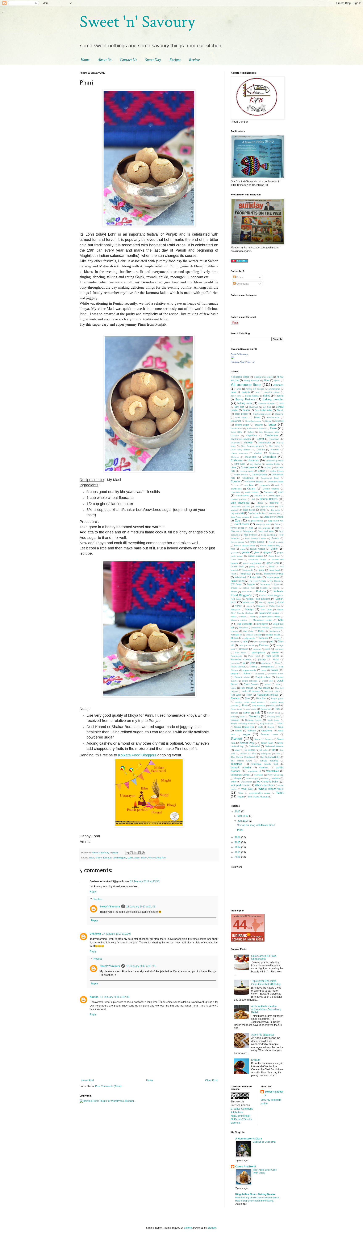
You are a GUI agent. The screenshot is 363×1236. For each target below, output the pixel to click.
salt (257, 712)
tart (273, 749)
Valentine (263, 767)
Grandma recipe (257, 559)
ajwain (277, 380)
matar (233, 616)
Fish (277, 527)
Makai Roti (274, 606)
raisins (267, 684)
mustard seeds (273, 635)
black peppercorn (262, 414)
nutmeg (276, 638)
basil (281, 403)
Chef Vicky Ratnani (241, 449)
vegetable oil (254, 771)
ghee (91, 857)
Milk (280, 620)
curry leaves (242, 495)
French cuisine (256, 542)
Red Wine (236, 695)
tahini (237, 750)
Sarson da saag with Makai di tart (256, 825)
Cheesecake (264, 442)
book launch (241, 417)
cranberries (236, 489)
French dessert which (244, 545)
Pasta (276, 659)
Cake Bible (236, 432)
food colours (250, 534)
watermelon (246, 782)
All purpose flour (246, 384)
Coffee (261, 470)
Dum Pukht (274, 513)
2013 (238, 852)
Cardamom (271, 435)
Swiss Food (267, 743)
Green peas (237, 566)
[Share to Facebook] (139, 853)
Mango (249, 609)
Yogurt (240, 796)
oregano (257, 649)
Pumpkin (259, 673)
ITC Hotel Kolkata (257, 581)
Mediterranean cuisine (269, 616)
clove (233, 467)
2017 (238, 811)
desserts (274, 502)
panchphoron (258, 652)
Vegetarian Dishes (240, 774)
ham (262, 566)
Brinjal (268, 421)
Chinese (235, 457)
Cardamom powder (241, 439)
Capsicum (251, 435)
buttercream (236, 428)
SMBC (280, 723)
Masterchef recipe (269, 613)
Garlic (274, 548)
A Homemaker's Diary (248, 1138)
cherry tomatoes (239, 453)
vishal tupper (252, 778)
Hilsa (271, 566)
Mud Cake (248, 631)
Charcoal (235, 443)
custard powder (238, 499)
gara (242, 549)
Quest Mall (267, 681)
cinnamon (253, 460)
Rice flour (261, 698)
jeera (276, 584)
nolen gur (263, 638)
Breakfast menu (253, 421)
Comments (242, 283)
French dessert (276, 542)
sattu (233, 716)
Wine (240, 793)
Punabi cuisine (242, 677)
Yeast (279, 792)
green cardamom (252, 563)
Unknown (95, 933)
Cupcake (268, 492)
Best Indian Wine (263, 410)
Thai (278, 753)
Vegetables (272, 771)
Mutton (234, 638)
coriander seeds (276, 481)
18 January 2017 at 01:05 (140, 966)
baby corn (236, 396)
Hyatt (233, 574)
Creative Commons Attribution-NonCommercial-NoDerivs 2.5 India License (242, 1115)
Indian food (240, 577)
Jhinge (234, 588)
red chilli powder (251, 691)
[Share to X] (135, 853)
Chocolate (269, 456)
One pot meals (246, 645)
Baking (279, 395)
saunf (242, 716)
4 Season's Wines (240, 376)
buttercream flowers (256, 428)
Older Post (211, 1080)
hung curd (274, 570)
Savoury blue (273, 716)
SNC (260, 727)
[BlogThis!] (131, 853)
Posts (239, 277)
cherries (275, 449)
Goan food (274, 556)
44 (240, 925)
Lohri (130, 857)
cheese (248, 442)
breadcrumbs (273, 417)
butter (272, 424)
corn (237, 485)
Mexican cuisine (239, 620)
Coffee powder (259, 474)
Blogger (212, 1227)
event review (241, 524)
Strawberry (266, 730)
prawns (234, 673)
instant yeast (273, 577)
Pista (252, 663)
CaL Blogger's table (269, 432)
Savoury (254, 716)
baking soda (244, 403)
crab (277, 485)
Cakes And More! (245, 1166)
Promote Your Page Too (243, 362)
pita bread (266, 663)
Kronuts (255, 1059)
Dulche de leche (256, 513)
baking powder (273, 399)
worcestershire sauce (259, 793)
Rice (247, 698)
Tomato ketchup (269, 760)
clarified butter (273, 464)
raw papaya (264, 688)
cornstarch (265, 485)
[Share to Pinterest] (143, 853)
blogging (279, 414)
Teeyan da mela (248, 753)
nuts (245, 641)
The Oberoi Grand (241, 761)
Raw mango (247, 688)
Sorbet (270, 727)
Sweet (144, 857)
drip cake (275, 510)
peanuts (235, 663)
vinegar (238, 778)
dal (253, 499)
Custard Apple (273, 496)
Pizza (277, 663)
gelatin (246, 552)
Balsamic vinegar (266, 403)
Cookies (235, 481)
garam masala (257, 549)
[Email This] (127, 853)
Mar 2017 (243, 815)
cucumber (235, 492)
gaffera (188, 1227)
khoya (99, 857)
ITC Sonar (236, 584)
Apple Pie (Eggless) (262, 1034)
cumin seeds (252, 492)
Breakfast (236, 421)
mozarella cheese (260, 627)
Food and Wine (266, 531)
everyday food (263, 524)
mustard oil (236, 635)
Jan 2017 (243, 820)
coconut (267, 467)
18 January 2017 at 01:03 (140, 906)
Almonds (278, 385)
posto (263, 670)
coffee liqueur (241, 474)
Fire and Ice (264, 528)
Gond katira (237, 559)
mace (249, 606)
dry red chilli (237, 513)
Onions (263, 645)
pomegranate (267, 667)
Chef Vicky (274, 446)
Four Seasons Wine (255, 538)
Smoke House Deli (244, 727)
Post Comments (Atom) (108, 1086)
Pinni (240, 830)
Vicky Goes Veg (275, 775)
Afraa (266, 380)
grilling (252, 566)
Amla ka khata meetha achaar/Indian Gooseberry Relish (266, 1009)
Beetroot (253, 407)
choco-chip (250, 457)
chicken (258, 453)
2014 (238, 847)
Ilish (258, 573)
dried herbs (249, 510)
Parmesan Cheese (241, 659)
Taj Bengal (249, 750)
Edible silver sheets (273, 517)
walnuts (276, 778)
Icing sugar (245, 573)
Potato (274, 670)
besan (246, 410)
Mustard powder (254, 635)
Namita (94, 997)
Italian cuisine (238, 581)
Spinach (251, 730)
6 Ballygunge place (263, 377)
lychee (238, 606)
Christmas (236, 460)
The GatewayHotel (269, 757)
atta (257, 392)
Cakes (250, 432)
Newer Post (87, 1080)
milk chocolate (244, 624)
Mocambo (243, 627)
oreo (267, 649)
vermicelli (258, 775)
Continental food (270, 478)
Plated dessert (238, 666)
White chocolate (264, 785)
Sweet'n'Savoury (110, 906)
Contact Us (128, 59)
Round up (266, 709)
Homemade (247, 570)
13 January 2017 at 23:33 (144, 881)
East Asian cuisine (240, 517)
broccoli (279, 421)
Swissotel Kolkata (274, 746)
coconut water (247, 471)
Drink (263, 510)
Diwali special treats (264, 506)
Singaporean (266, 723)
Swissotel (254, 746)
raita (278, 684)
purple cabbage (250, 681)
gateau (234, 552)
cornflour (249, 485)
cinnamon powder (274, 460)
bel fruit (267, 407)
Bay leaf (239, 407)
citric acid (239, 464)
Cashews (274, 439)
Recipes (174, 59)
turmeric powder (241, 767)
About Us (104, 59)
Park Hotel (254, 656)
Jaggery (251, 584)
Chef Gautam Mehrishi (252, 446)
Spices (238, 730)
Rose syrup (236, 709)
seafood (235, 720)
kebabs (263, 588)
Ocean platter (260, 642)
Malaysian (236, 609)
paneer (275, 652)
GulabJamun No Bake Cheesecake (263, 957)
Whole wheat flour (157, 857)
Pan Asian (240, 652)
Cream (251, 488)
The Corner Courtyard (243, 757)
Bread (257, 417)
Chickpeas (274, 453)
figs (251, 527)
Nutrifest (235, 642)
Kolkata (261, 591)
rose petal (274, 705)
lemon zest (248, 602)
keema (276, 588)
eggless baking (255, 521)
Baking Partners (245, 399)
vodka (265, 778)
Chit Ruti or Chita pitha (264, 1142)
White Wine (247, 789)
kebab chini (249, 588)
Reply (93, 891)
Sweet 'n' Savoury (137, 22)
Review (194, 59)
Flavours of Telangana (242, 531)
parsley (262, 659)
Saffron (246, 712)
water (234, 781)
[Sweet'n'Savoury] (232, 358)
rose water (251, 709)
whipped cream (240, 785)
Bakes (266, 395)
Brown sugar (242, 424)
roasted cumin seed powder (249, 702)
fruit (233, 549)
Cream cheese (271, 488)
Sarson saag (273, 713)
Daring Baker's (268, 499)
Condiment (247, 478)
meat (252, 616)
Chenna (261, 449)
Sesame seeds (253, 720)
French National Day (270, 545)
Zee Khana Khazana (258, 796)
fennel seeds (237, 527)
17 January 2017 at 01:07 (116, 933)
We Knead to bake (267, 781)
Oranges (243, 649)
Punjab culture (263, 677)
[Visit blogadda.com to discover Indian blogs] (239, 261)
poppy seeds (249, 670)
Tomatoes (236, 764)
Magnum (260, 606)
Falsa (277, 524)
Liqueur (270, 602)
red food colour (272, 691)
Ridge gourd (277, 698)
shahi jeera (273, 720)
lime (261, 602)
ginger (267, 552)
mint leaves (262, 624)
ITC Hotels (275, 581)
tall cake (263, 750)
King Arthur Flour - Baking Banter (255, 1194)
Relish (249, 695)
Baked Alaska (252, 396)
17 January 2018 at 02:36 (114, 997)
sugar (136, 857)
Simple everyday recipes (243, 723)
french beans (237, 542)
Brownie (259, 424)
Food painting (268, 535)
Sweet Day (153, 59)
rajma (233, 688)
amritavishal (274, 389)
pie (244, 663)
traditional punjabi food (264, 764)
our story (279, 649)
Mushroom (275, 631)
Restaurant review (267, 694)
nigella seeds (248, 638)
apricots (246, 392)
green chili (273, 563)
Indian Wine (256, 577)
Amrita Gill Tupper (255, 389)
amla (239, 389)
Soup (280, 727)
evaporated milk (275, 521)
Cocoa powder (249, 467)
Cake (273, 428)
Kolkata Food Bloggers (137, 755)
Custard (258, 495)
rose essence (258, 705)
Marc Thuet (266, 609)
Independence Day (273, 573)
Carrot (260, 439)
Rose (245, 705)
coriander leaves (254, 481)
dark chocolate (240, 502)
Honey (261, 570)
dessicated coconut (240, 506)
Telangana (266, 753)
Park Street (272, 656)
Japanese (265, 584)
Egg (237, 520)
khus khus (247, 591)
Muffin (261, 631)
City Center (255, 464)
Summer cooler (269, 734)
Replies (97, 899)
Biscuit (280, 410)
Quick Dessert (251, 684)
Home (85, 59)
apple (233, 392)
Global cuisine (255, 556)
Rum (277, 709)
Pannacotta (236, 656)
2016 (238, 837)
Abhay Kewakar (251, 380)
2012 (238, 857)
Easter (256, 517)
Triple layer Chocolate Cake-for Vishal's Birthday (266, 982)
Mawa (243, 616)
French (275, 538)
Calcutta (235, 435)
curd (280, 492)
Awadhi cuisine (272, 392)
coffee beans (276, 471)
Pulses (246, 673)
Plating (253, 667)
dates (260, 503)
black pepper (242, 413)
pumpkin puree (275, 673)
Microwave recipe (262, 620)
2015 (238, 842)
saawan (234, 713)
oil (271, 641)
